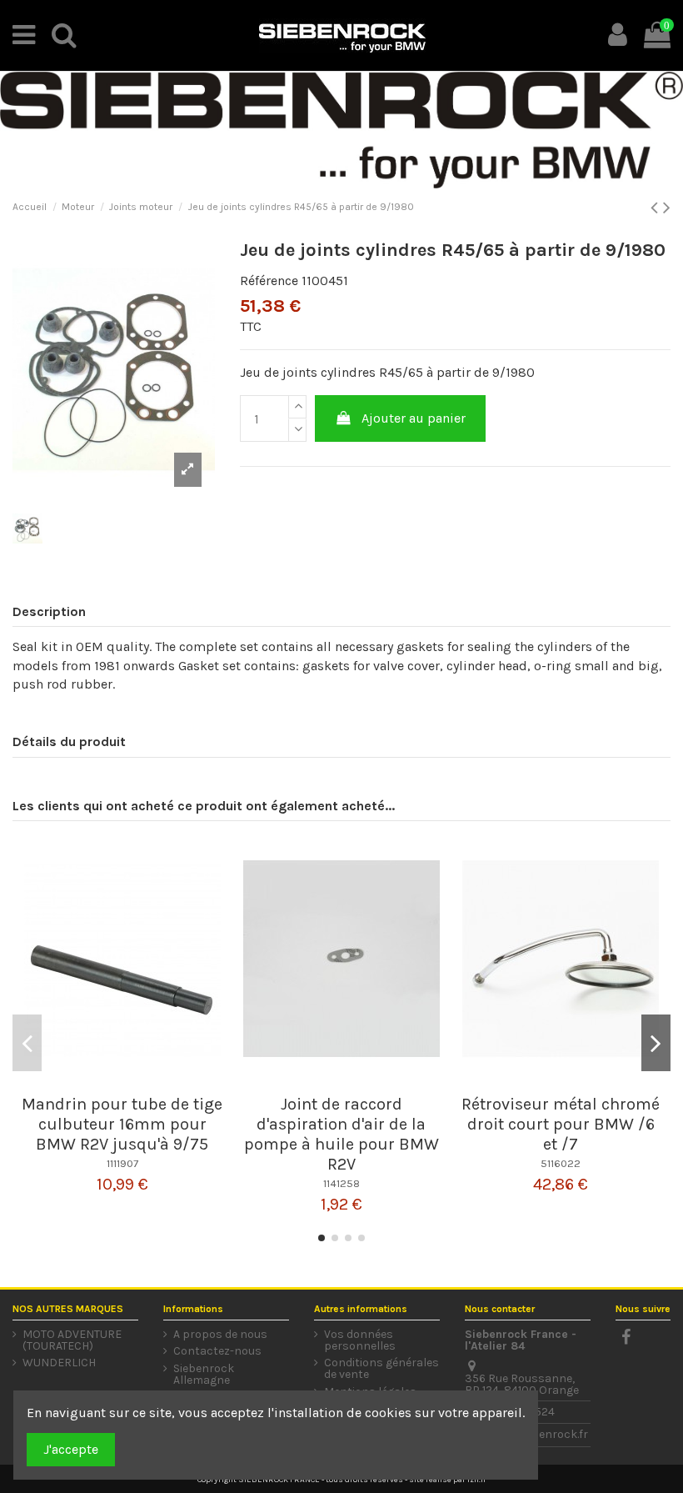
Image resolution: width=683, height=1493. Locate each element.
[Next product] (667, 207)
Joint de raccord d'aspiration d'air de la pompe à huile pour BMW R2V (341, 1134)
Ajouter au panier (413, 418)
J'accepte (70, 1449)
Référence (269, 280)
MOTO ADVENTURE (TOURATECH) (72, 1340)
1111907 (122, 1163)
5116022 (561, 1163)
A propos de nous (220, 1334)
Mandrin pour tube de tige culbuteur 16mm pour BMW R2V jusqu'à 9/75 (122, 1124)
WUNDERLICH (59, 1363)
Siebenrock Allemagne (203, 1374)
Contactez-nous (217, 1351)
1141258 (341, 1183)
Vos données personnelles (360, 1340)
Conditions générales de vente (381, 1368)
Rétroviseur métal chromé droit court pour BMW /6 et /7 (560, 1124)
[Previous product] (657, 207)
